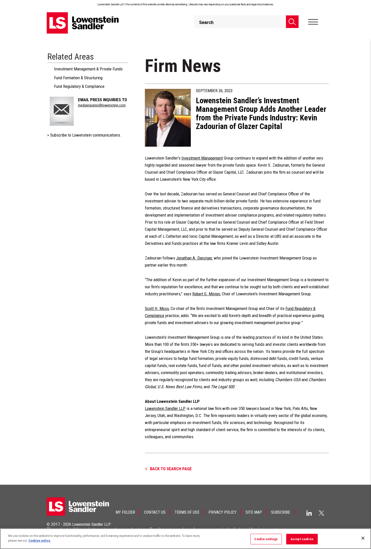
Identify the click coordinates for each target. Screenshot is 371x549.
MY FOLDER (125, 512)
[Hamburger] (313, 22)
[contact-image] (62, 111)
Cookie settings (266, 539)
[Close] (362, 538)
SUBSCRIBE (280, 512)
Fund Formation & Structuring (78, 77)
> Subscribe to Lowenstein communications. (84, 135)
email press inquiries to (102, 99)
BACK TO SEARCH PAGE (171, 468)
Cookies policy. (40, 540)
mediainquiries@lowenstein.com (102, 105)
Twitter (321, 513)
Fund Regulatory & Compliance (79, 86)
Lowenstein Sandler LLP (165, 408)
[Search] (292, 21)
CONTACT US (155, 512)
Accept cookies (301, 539)
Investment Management (202, 158)
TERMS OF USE (187, 512)
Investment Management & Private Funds (88, 68)
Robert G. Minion (206, 293)
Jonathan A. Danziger (194, 257)
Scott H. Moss (157, 308)
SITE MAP (254, 512)
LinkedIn (309, 513)
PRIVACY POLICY (222, 512)
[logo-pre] (83, 23)
